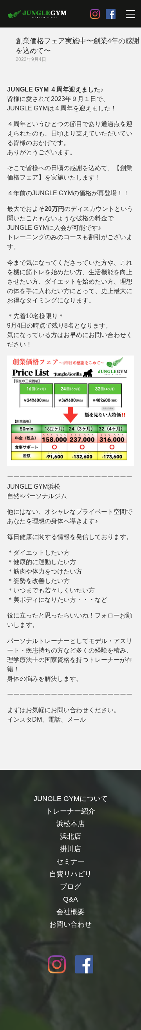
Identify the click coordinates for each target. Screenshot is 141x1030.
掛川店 (70, 849)
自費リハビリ (70, 874)
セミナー (70, 861)
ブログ (70, 887)
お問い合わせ (70, 924)
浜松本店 (70, 824)
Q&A (70, 899)
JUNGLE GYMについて (71, 799)
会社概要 (70, 912)
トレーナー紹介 (70, 811)
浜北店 (70, 836)
